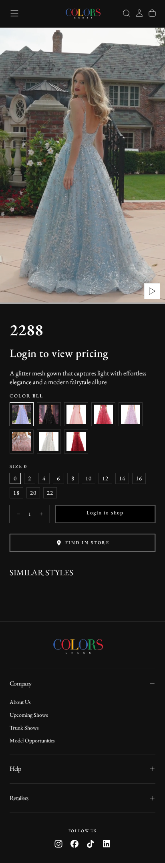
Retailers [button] (19, 798)
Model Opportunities (32, 740)
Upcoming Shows (29, 714)
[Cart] (152, 13)
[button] (14, 13)
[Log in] (139, 13)
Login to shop (105, 513)
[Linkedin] (106, 844)
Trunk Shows (24, 727)
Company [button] (21, 683)
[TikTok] (90, 844)
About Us (20, 702)
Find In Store (87, 542)
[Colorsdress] (82, 645)
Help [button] (15, 768)
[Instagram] (58, 844)
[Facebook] (74, 844)
